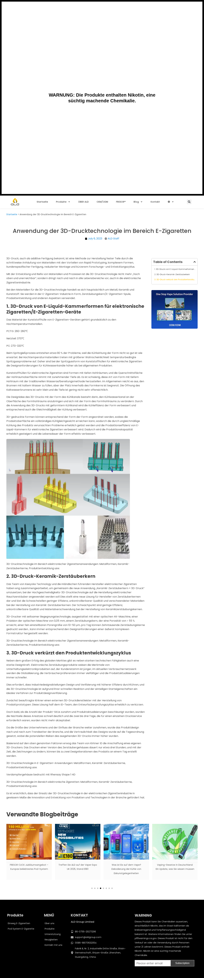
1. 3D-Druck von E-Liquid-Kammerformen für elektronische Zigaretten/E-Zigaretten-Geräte (175, 269)
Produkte (61, 201)
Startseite (42, 201)
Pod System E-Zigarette (21, 928)
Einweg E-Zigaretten (19, 923)
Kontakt (155, 201)
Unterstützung (53, 934)
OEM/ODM (102, 201)
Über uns (49, 923)
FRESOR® (121, 201)
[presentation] (11, 857)
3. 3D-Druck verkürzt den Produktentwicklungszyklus (175, 279)
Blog (136, 201)
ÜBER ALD (83, 201)
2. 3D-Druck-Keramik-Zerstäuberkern (172, 274)
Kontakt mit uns (53, 945)
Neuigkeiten (51, 939)
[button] (189, 201)
